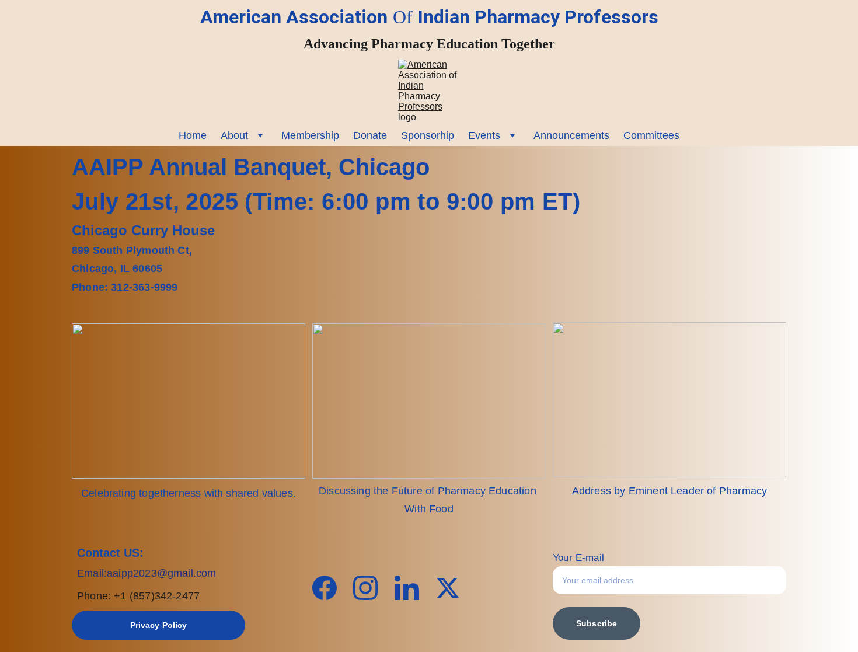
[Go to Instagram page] (371, 588)
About (234, 135)
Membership (310, 135)
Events (484, 135)
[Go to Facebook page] (330, 588)
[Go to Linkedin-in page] (413, 588)
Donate (370, 135)
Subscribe (596, 623)
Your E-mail (578, 557)
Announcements (571, 135)
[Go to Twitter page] (447, 588)
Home (193, 135)
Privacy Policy (158, 625)
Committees (651, 135)
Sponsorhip (427, 135)
